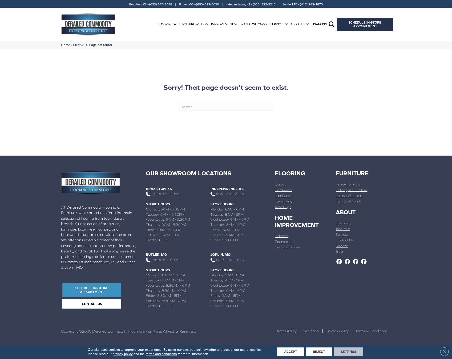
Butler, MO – (199, 4)
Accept (290, 352)
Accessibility (286, 331)
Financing (319, 24)
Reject (319, 352)
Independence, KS (227, 189)
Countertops (284, 241)
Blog (339, 251)
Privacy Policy (337, 331)
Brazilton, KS (159, 189)
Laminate (282, 196)
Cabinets (281, 236)
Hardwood (283, 190)
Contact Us (344, 240)
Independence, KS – (251, 4)
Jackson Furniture (349, 196)
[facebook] (339, 262)
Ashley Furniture (348, 184)
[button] (175, 24)
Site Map (311, 331)
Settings (348, 352)
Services (277, 24)
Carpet (280, 184)
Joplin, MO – (302, 4)
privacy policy (123, 354)
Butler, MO (156, 254)
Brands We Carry (253, 24)
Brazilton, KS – (150, 4)
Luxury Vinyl (284, 201)
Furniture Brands (348, 201)
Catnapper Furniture (351, 190)
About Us (298, 24)
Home (65, 45)
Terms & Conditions (371, 331)
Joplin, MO (220, 254)
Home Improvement (217, 24)
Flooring (165, 24)
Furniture (187, 24)
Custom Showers (288, 247)
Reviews (342, 246)
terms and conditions (161, 354)
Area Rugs (283, 207)
